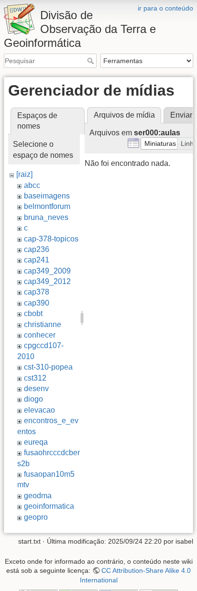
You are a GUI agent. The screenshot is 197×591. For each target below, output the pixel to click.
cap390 (36, 303)
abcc (32, 185)
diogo (33, 399)
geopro (36, 517)
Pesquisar (91, 60)
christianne (42, 324)
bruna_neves (46, 217)
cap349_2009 (47, 271)
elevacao (39, 410)
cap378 (36, 292)
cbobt (33, 313)
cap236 (36, 249)
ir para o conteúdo (165, 8)
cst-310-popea (48, 367)
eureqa (36, 442)
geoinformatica (49, 506)
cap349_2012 (47, 281)
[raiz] (24, 174)
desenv (36, 388)
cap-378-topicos (51, 239)
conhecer (39, 335)
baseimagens (47, 196)
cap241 (36, 260)
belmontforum (47, 206)
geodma (38, 496)
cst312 (35, 378)
